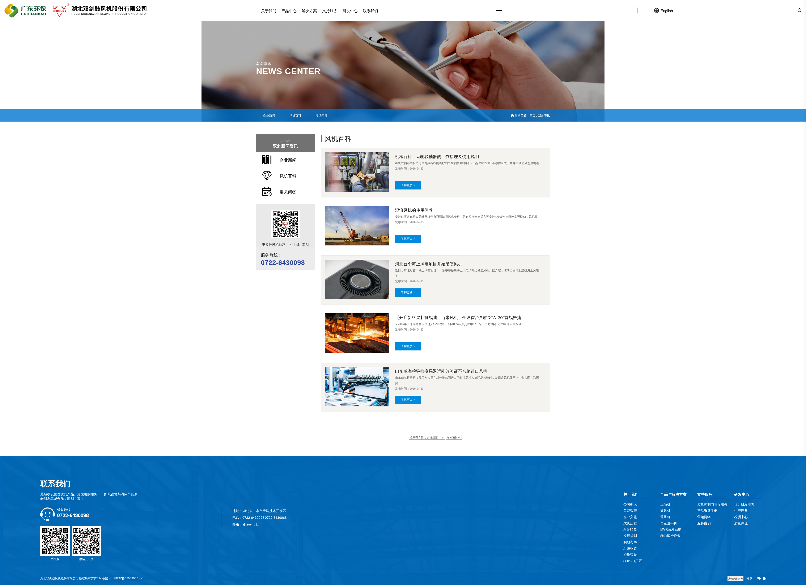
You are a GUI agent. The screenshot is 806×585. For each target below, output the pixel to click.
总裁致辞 (630, 510)
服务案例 (704, 523)
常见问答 (321, 115)
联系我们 (370, 10)
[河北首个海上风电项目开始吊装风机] (358, 279)
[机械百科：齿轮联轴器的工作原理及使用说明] (358, 172)
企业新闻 (269, 115)
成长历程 (630, 523)
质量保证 (741, 523)
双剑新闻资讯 (285, 143)
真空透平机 (668, 523)
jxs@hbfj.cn (253, 524)
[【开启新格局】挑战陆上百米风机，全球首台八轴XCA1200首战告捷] (358, 333)
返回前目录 (454, 437)
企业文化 (630, 516)
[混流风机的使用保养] (358, 225)
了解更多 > (408, 185)
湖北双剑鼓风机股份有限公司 (59, 578)
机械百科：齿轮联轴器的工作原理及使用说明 (437, 156)
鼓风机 (665, 510)
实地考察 (630, 542)
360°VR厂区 (632, 560)
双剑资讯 (544, 115)
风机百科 (295, 115)
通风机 (665, 516)
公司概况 (630, 504)
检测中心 (741, 516)
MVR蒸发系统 (670, 529)
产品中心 (289, 10)
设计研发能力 (744, 504)
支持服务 (329, 10)
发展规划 (630, 535)
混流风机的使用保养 (414, 210)
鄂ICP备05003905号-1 (129, 578)
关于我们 (268, 10)
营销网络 (704, 516)
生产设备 (741, 510)
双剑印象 (630, 529)
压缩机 (665, 504)
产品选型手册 (707, 510)
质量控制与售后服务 (712, 504)
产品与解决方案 (673, 494)
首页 (532, 115)
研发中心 (350, 10)
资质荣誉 (630, 554)
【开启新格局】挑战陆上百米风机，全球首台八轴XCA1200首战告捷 (458, 317)
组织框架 (630, 548)
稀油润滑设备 (670, 535)
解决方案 (309, 10)
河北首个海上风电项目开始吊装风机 (428, 264)
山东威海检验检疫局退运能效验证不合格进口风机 (441, 371)
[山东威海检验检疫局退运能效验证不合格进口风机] (358, 386)
